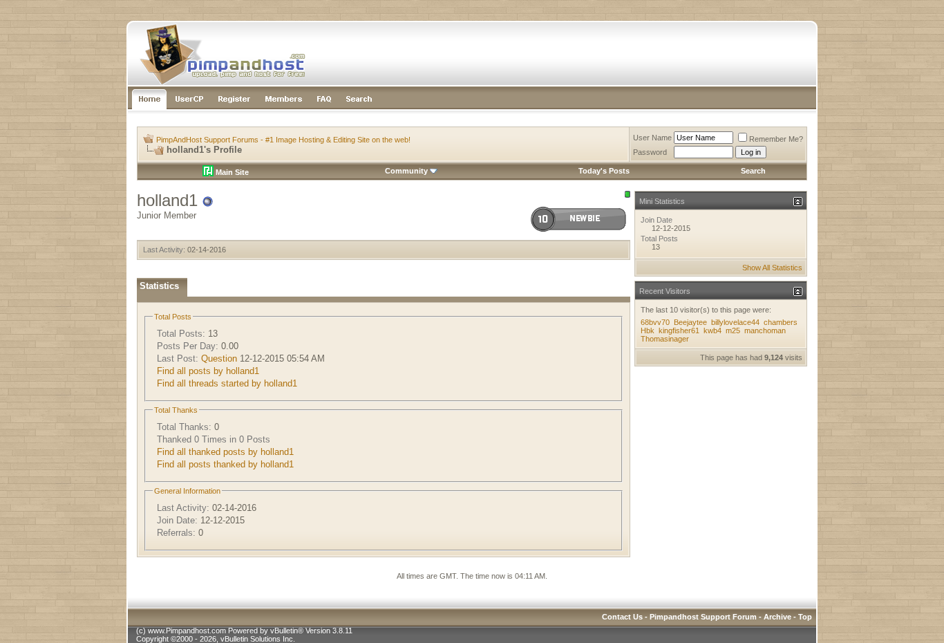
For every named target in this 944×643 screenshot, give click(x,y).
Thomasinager (665, 339)
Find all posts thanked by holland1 (225, 464)
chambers (780, 322)
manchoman (765, 330)
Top (805, 617)
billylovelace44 (735, 322)
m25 (733, 330)
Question (219, 358)
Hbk (647, 330)
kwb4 (712, 330)
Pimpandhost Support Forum (703, 617)
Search (753, 171)
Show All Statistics (772, 267)
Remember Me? (776, 139)
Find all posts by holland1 (208, 371)
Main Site (231, 172)
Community (406, 171)
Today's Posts (604, 171)
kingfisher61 (679, 330)
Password (650, 152)
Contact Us (622, 617)
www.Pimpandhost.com (187, 630)
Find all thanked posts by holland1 (225, 452)
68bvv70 (655, 322)
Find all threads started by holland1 (227, 383)
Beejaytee (690, 322)
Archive (777, 617)
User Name (652, 137)
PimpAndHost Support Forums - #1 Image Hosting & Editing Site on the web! (283, 140)
